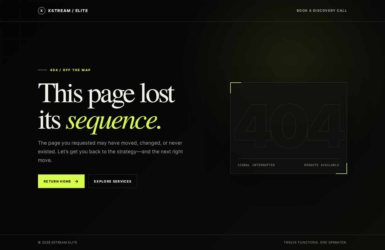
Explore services (112, 181)
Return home (61, 181)
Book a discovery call (322, 11)
